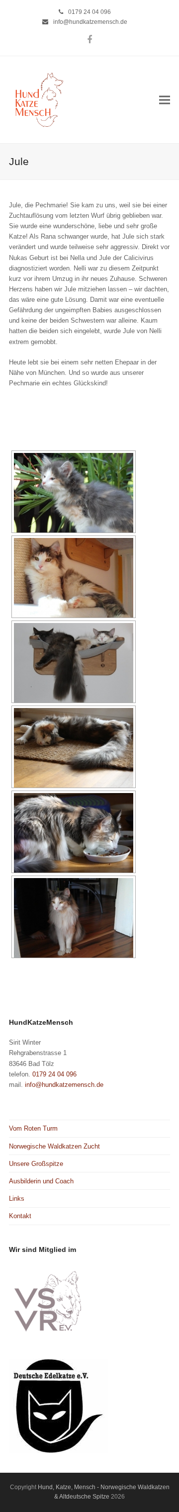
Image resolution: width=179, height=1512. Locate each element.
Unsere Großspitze (36, 1163)
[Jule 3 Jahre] (73, 918)
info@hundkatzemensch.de (90, 21)
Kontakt (20, 1216)
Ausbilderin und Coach (41, 1181)
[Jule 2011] (73, 833)
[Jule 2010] (73, 748)
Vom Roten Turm (33, 1128)
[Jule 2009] (73, 493)
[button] (164, 99)
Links (16, 1198)
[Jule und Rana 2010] (73, 663)
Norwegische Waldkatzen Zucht (54, 1146)
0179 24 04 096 (89, 11)
